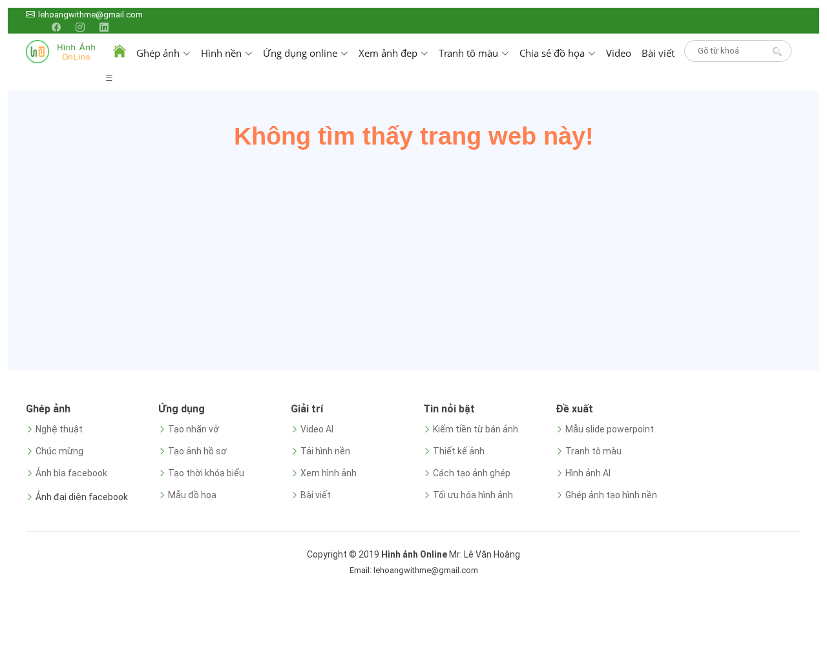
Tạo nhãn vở (193, 429)
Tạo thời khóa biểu (206, 473)
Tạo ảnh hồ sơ (197, 451)
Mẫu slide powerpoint (609, 429)
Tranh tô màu (593, 451)
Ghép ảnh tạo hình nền (611, 495)
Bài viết (658, 52)
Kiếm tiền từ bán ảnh (475, 429)
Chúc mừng (59, 451)
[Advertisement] (413, 253)
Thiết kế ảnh (459, 451)
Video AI (316, 429)
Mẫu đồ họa (192, 495)
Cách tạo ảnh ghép (471, 473)
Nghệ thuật (59, 429)
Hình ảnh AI (588, 473)
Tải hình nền (325, 451)
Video (618, 52)
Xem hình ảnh (328, 473)
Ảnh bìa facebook (71, 473)
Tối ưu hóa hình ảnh (473, 495)
